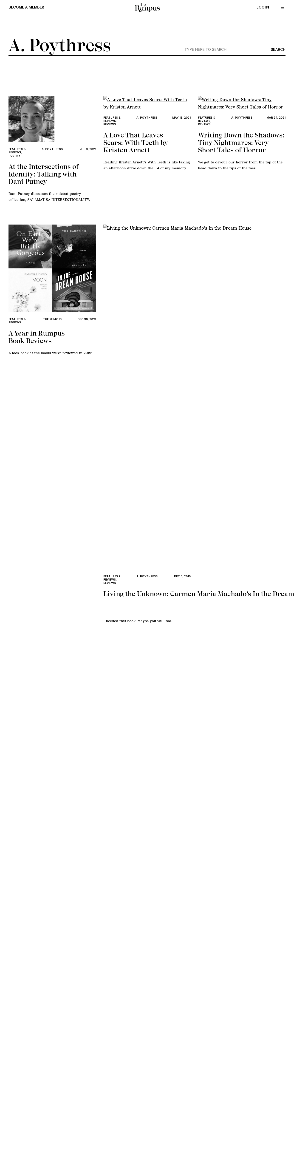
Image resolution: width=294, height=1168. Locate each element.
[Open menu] (283, 7)
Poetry (14, 155)
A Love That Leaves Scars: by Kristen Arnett (135, 142)
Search (278, 49)
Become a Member (26, 7)
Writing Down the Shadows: (241, 142)
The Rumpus (52, 319)
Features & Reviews (17, 150)
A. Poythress (52, 149)
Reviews (109, 124)
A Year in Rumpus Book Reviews (36, 337)
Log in (263, 7)
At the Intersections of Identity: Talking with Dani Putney (43, 174)
